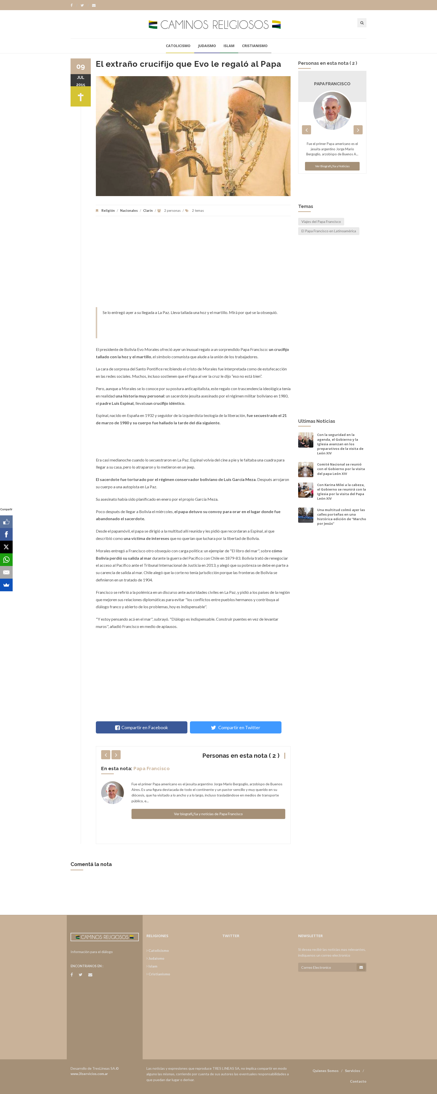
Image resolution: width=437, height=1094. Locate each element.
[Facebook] (74, 5)
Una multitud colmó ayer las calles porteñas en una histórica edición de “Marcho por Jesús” (341, 517)
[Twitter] (85, 5)
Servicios (352, 1070)
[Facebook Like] (6, 521)
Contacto (358, 1081)
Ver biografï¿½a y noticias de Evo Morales (208, 822)
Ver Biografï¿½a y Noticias (332, 181)
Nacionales (129, 210)
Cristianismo (255, 45)
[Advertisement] (193, 264)
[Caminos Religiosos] (218, 24)
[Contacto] (94, 5)
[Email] (6, 572)
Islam (229, 45)
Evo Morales (148, 768)
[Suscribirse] (361, 967)
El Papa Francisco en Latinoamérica (328, 231)
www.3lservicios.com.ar (89, 1074)
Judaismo (207, 45)
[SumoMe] (6, 585)
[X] (6, 547)
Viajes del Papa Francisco (321, 221)
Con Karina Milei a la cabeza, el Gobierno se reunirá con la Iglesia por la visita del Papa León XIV (341, 491)
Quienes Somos (326, 1070)
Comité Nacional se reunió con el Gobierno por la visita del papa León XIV (341, 469)
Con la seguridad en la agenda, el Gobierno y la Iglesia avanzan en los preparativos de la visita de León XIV (340, 443)
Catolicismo (178, 45)
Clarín (148, 210)
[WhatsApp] (6, 559)
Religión (108, 210)
